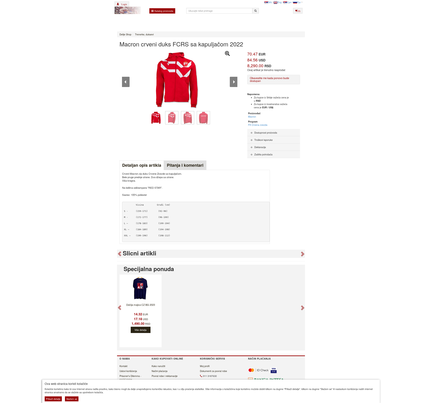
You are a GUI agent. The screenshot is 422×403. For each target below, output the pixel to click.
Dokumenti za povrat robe (213, 371)
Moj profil (205, 366)
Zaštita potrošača (263, 154)
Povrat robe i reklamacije (165, 376)
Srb (270, 2)
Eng (279, 2)
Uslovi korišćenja (128, 371)
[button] (122, 3)
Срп (289, 2)
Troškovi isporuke (263, 139)
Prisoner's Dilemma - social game (130, 377)
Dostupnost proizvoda (265, 132)
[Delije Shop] (127, 11)
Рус (299, 2)
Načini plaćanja (159, 371)
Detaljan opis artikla (141, 165)
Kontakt (123, 366)
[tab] (273, 132)
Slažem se (71, 399)
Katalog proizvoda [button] (163, 11)
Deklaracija (260, 147)
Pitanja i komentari (185, 165)
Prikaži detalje (53, 399)
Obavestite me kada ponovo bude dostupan (269, 79)
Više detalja (141, 330)
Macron (252, 116)
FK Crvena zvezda (257, 124)
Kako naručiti (158, 366)
